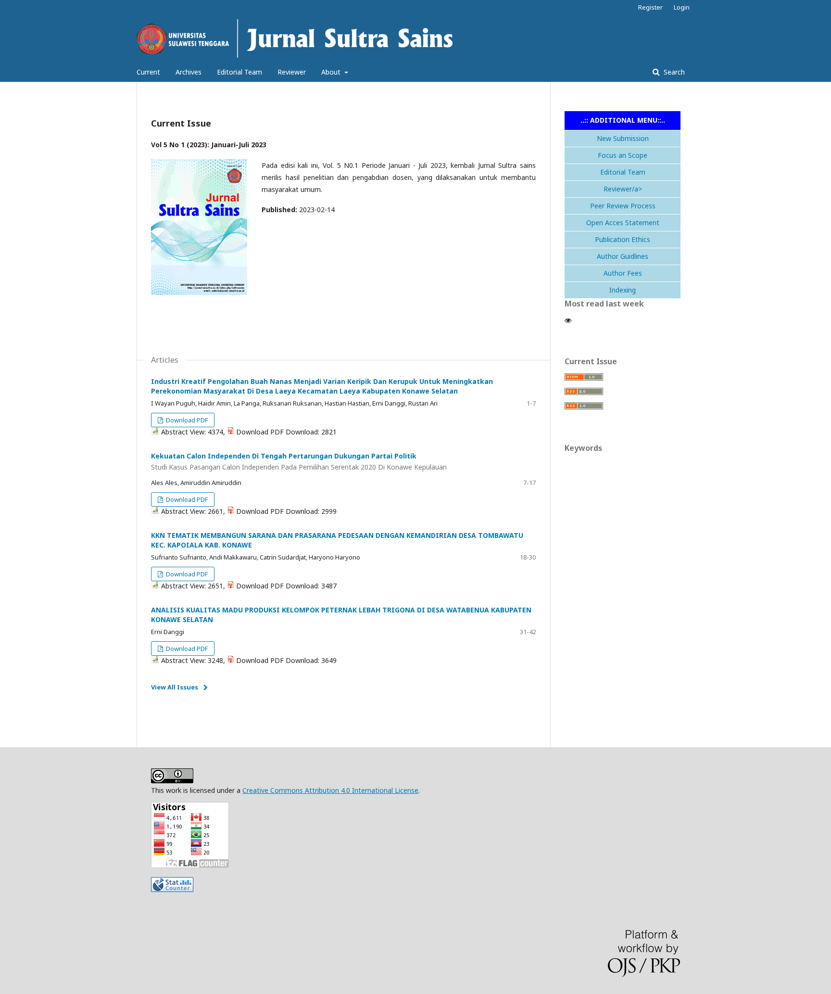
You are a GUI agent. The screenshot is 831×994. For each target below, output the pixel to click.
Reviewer (291, 71)
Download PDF (186, 420)
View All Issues (174, 687)
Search (673, 71)
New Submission (623, 138)
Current (148, 71)
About (331, 71)
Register (650, 7)
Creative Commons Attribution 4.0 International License (330, 790)
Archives (188, 71)
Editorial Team (239, 71)
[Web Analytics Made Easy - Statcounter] (172, 889)
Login (682, 7)
